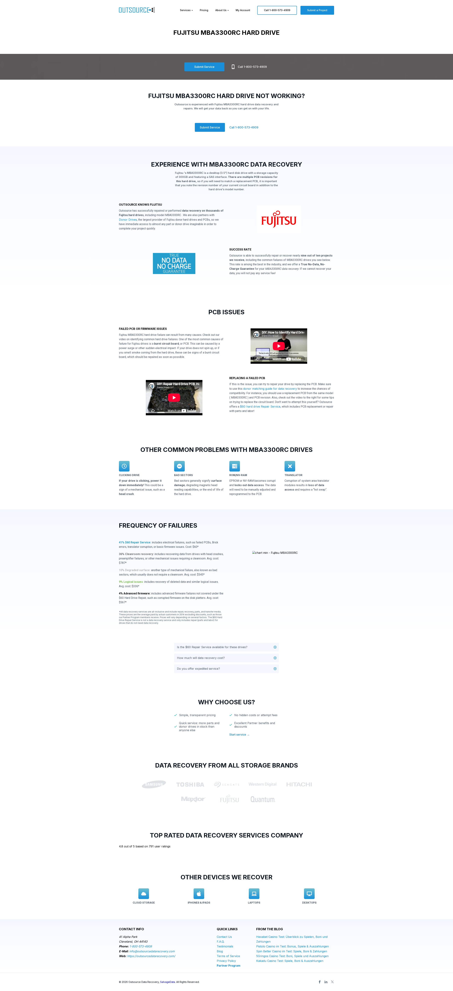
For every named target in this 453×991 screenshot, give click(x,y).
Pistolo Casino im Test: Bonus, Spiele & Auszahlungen (292, 946)
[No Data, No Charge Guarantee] (174, 264)
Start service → (239, 734)
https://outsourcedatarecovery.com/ (151, 956)
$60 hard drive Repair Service (260, 406)
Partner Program (228, 965)
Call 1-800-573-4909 (277, 10)
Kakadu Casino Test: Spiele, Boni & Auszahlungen (289, 961)
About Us (220, 10)
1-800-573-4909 (141, 946)
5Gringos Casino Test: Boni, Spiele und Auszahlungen (292, 956)
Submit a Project (317, 10)
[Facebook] (319, 982)
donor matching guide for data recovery (270, 388)
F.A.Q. (220, 941)
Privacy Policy (226, 961)
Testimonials (225, 946)
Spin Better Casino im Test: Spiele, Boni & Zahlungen (291, 951)
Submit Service (204, 67)
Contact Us (224, 937)
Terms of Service (228, 956)
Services (185, 10)
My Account (243, 10)
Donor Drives (128, 219)
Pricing (204, 10)
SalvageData (167, 981)
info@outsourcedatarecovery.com (152, 951)
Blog (220, 951)
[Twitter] (332, 982)
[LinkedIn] (326, 982)
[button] (226, 647)
